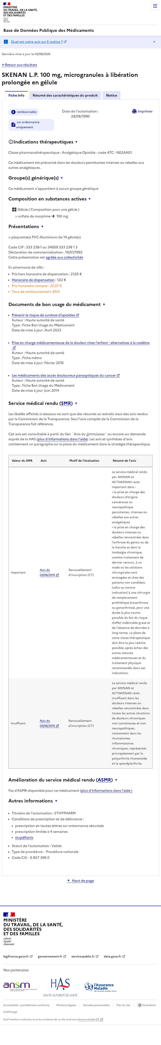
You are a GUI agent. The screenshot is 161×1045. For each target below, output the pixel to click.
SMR (66, 403)
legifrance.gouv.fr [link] (16, 956)
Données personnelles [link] (96, 1005)
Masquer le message (154, 41)
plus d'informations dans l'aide (62, 439)
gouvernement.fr (50, 956)
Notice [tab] (111, 95)
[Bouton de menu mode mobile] (155, 6)
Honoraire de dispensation (33, 279)
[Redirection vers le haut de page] (77, 142)
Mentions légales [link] (66, 1005)
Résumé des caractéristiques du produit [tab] (65, 95)
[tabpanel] (80, 487)
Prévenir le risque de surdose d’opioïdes (43, 315)
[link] (48, 30)
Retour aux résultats (21, 64)
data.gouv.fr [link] (112, 956)
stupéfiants (24, 837)
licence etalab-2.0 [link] (88, 1019)
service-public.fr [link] (83, 956)
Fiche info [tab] (16, 95)
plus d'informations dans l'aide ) (106, 790)
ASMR (104, 780)
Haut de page (83, 880)
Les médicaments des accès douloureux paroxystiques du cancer (64, 375)
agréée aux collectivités (64, 257)
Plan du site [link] (123, 1005)
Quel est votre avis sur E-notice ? (37, 41)
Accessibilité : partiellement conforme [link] (26, 1005)
